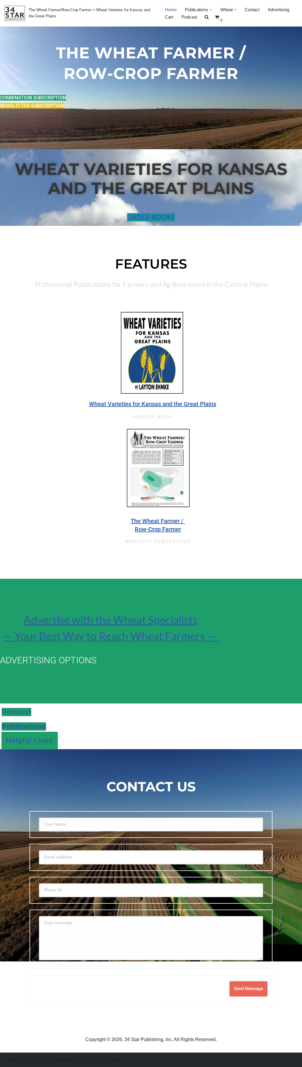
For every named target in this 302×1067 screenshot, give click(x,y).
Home (171, 9)
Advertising (278, 9)
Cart (169, 16)
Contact (252, 9)
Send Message (248, 988)
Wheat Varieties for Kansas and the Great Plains (152, 403)
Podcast (189, 16)
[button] (211, 10)
